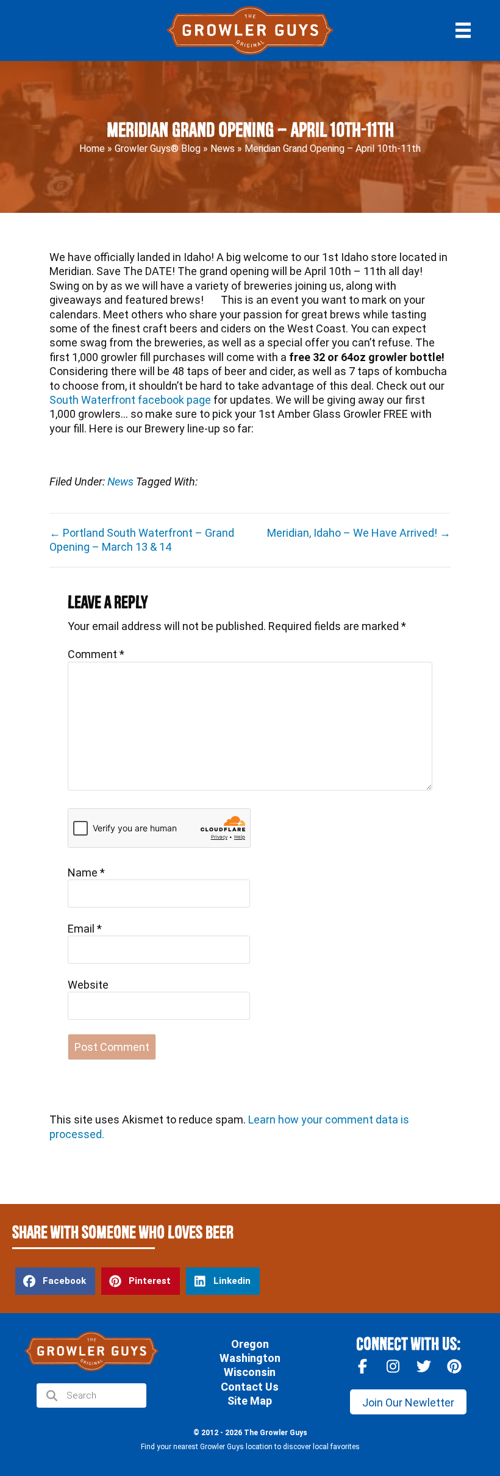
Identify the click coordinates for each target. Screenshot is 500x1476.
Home (92, 148)
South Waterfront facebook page (130, 399)
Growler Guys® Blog (158, 148)
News (222, 148)
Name (86, 872)
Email (85, 928)
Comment (96, 654)
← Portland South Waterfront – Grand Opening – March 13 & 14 (141, 539)
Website (88, 984)
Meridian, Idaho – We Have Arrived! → (359, 532)
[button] (408, 1401)
